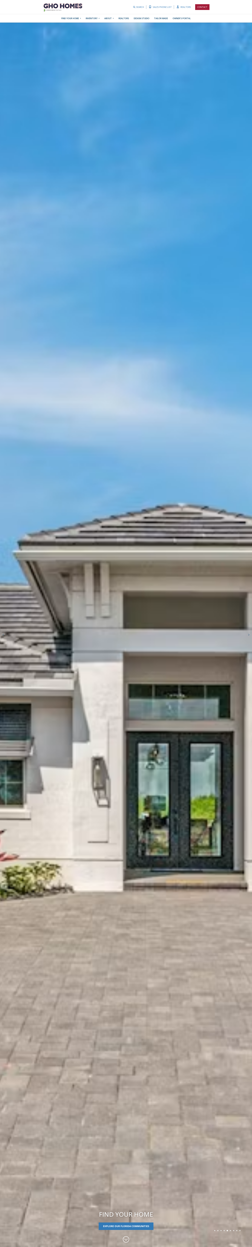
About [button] (108, 18)
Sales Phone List (162, 7)
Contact (202, 7)
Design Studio (141, 18)
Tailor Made (161, 18)
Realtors (185, 7)
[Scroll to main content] (126, 1241)
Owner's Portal (182, 18)
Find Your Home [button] (70, 18)
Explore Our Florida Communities (126, 1226)
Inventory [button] (92, 18)
